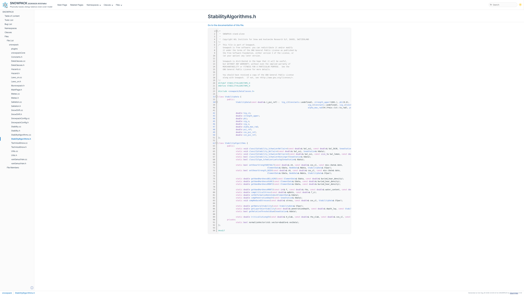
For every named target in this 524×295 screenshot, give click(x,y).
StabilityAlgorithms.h (21, 139)
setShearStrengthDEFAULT (261, 165)
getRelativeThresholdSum (261, 211)
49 (212, 132)
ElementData (273, 168)
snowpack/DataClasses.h (241, 91)
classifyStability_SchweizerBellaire (268, 149)
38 (212, 102)
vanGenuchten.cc (19, 159)
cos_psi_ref (249, 132)
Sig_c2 (285, 102)
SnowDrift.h (16, 114)
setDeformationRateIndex (263, 195)
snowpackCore (18, 53)
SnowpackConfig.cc (20, 118)
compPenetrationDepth (262, 198)
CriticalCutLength (260, 217)
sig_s (342, 105)
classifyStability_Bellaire (263, 151)
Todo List (9, 20)
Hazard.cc (16, 69)
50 (212, 135)
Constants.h (16, 57)
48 (212, 129)
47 (212, 127)
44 (212, 118)
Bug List (8, 24)
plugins (14, 49)
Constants (294, 102)
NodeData (293, 168)
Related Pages (76, 5)
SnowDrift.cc (17, 110)
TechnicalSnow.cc (19, 143)
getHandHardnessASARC (262, 181)
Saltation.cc (16, 102)
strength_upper (322, 102)
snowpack (14, 44)
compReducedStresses (259, 200)
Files (118, 5)
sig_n (310, 105)
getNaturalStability (261, 206)
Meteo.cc (15, 94)
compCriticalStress (261, 192)
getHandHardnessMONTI (262, 184)
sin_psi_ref (249, 135)
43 (212, 116)
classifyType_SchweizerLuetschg (265, 159)
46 (212, 124)
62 (212, 143)
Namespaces (93, 5)
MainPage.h (16, 89)
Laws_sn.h (16, 81)
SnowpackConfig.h (20, 122)
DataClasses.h (17, 65)
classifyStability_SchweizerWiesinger (268, 157)
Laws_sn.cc (16, 77)
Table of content (12, 16)
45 (212, 121)
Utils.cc (14, 151)
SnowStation (346, 149)
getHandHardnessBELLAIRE (263, 179)
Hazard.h (15, 73)
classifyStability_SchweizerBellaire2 (268, 154)
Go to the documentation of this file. (226, 25)
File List (10, 40)
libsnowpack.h (18, 85)
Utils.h (14, 155)
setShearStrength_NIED (260, 170)
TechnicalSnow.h (19, 147)
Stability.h (15, 130)
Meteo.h (15, 98)
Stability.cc (16, 126)
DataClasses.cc (18, 61)
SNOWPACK (8, 12)
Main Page (62, 5)
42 (212, 113)
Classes (107, 5)
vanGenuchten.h (18, 163)
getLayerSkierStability (263, 209)
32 (212, 97)
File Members (13, 167)
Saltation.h (16, 106)
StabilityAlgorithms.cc (21, 135)
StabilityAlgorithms (235, 143)
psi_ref (247, 129)
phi (341, 102)
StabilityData (232, 97)
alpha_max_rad (315, 108)
